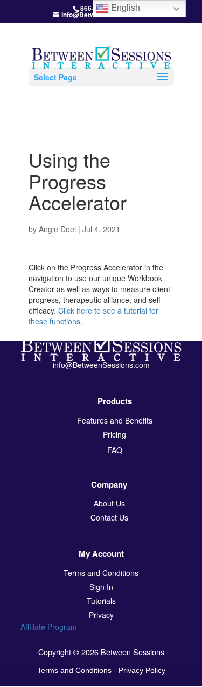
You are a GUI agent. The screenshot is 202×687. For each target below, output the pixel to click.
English (124, 7)
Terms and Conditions (74, 670)
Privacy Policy (142, 670)
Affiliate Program (48, 626)
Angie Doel (57, 229)
